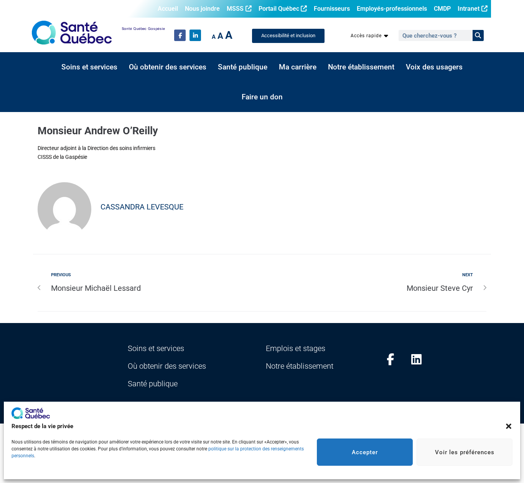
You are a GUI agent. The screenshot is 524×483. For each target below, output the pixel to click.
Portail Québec (279, 8)
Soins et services (89, 67)
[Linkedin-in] (195, 35)
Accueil (168, 8)
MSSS (235, 8)
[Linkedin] (416, 359)
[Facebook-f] (180, 35)
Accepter (365, 452)
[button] (508, 426)
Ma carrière (297, 67)
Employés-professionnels (392, 8)
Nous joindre (202, 8)
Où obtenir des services (167, 67)
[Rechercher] (478, 35)
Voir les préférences (464, 452)
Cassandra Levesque (142, 206)
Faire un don (262, 97)
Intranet (469, 8)
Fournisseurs (332, 8)
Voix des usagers (434, 67)
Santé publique (242, 67)
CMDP (442, 8)
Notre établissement (361, 67)
